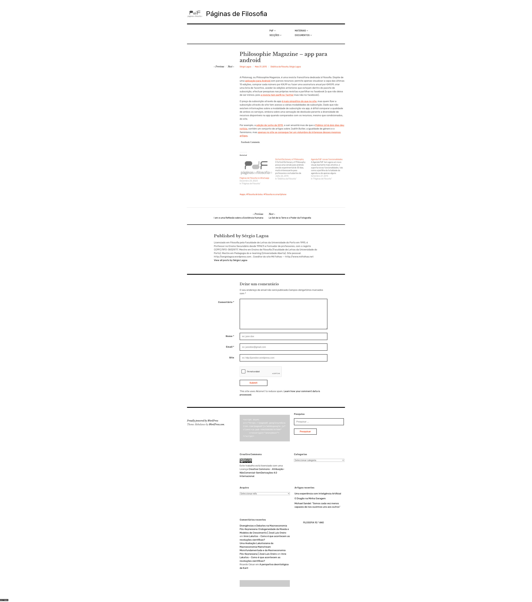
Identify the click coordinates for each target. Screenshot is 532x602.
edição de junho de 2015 (269, 125)
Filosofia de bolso (255, 194)
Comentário (226, 302)
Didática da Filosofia (279, 67)
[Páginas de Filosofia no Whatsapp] (256, 167)
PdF (271, 30)
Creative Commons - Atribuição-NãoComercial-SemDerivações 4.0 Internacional (262, 473)
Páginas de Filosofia (236, 14)
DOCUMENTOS (302, 35)
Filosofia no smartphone (275, 194)
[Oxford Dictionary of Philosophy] (293, 169)
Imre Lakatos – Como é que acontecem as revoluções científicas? (263, 557)
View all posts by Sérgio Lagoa (230, 260)
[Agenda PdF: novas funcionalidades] (329, 169)
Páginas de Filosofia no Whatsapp (254, 178)
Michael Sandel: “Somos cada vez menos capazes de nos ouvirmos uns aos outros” (317, 505)
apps (243, 194)
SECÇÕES (274, 35)
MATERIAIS (300, 30)
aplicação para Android (258, 80)
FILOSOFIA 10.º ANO (313, 522)
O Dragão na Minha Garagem (310, 498)
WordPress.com (216, 424)
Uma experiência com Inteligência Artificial (318, 493)
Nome (230, 336)
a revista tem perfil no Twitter (277, 95)
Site (231, 357)
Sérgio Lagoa (245, 67)
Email (230, 346)
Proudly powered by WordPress (202, 420)
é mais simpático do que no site (299, 101)
